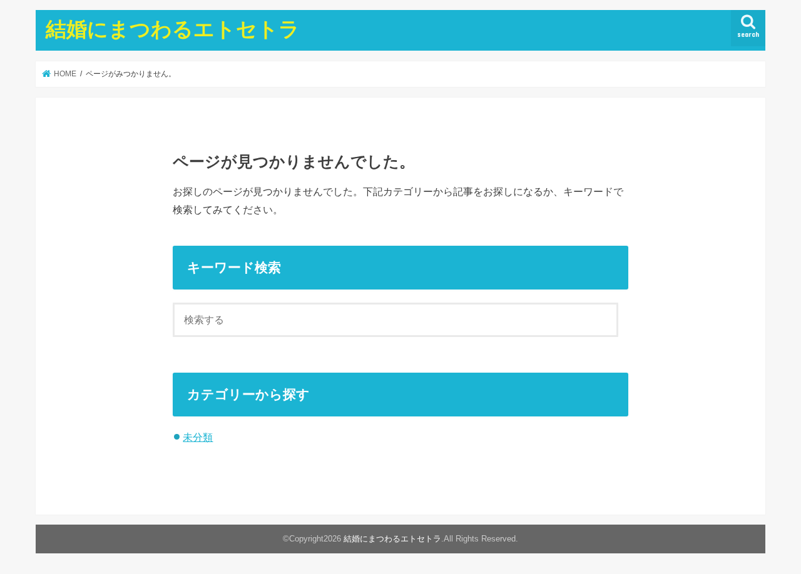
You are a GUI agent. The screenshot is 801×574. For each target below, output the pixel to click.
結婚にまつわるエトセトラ (173, 28)
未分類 (198, 437)
